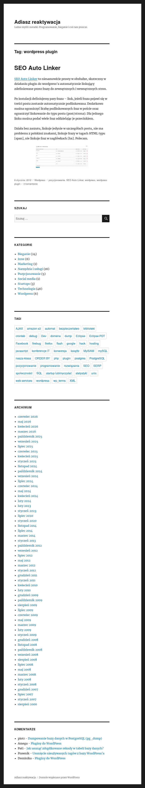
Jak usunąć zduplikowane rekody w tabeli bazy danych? (65, 748)
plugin (67, 358)
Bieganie (24, 254)
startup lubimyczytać (59, 373)
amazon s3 (34, 328)
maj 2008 (24, 669)
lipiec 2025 (25, 446)
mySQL (103, 351)
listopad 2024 (27, 466)
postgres (80, 358)
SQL (39, 373)
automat (50, 328)
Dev (43, 336)
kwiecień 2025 (28, 456)
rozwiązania (71, 366)
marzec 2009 (27, 625)
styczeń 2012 (27, 570)
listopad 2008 (27, 644)
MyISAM (88, 351)
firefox (49, 343)
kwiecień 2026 (28, 426)
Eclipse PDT (97, 336)
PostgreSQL (97, 358)
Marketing (25, 264)
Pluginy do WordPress (46, 743)
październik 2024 (30, 471)
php (56, 358)
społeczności (24, 373)
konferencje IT (41, 351)
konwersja (60, 351)
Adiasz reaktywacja (37, 21)
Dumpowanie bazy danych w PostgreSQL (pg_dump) (65, 738)
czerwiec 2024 (28, 486)
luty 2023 (24, 506)
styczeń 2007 (27, 699)
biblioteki (89, 328)
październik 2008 (30, 649)
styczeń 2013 (27, 540)
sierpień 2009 (27, 605)
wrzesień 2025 (28, 441)
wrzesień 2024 (28, 476)
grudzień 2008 (28, 640)
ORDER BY (42, 358)
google (71, 343)
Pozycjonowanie (29, 274)
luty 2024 (24, 501)
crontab (20, 336)
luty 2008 (24, 679)
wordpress (90, 180)
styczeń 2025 (27, 461)
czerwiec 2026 (28, 416)
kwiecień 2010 (27, 585)
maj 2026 (24, 421)
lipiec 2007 (25, 694)
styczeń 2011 (26, 580)
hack (82, 343)
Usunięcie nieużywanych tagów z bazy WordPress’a (68, 753)
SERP (97, 366)
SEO (86, 366)
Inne (21, 259)
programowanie (50, 366)
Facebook (22, 343)
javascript (22, 351)
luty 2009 (24, 630)
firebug (36, 343)
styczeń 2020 (27, 520)
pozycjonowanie (57, 180)
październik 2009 (30, 600)
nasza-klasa (23, 358)
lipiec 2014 (25, 530)
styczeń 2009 (27, 635)
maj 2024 (24, 491)
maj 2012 (24, 560)
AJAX (19, 328)
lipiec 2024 (25, 481)
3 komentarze (30, 183)
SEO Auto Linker (37, 67)
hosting (94, 343)
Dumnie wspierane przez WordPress (59, 777)
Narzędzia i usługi (30, 269)
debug (33, 336)
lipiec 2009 (25, 610)
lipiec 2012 (25, 555)
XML (73, 381)
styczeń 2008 (27, 684)
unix (94, 373)
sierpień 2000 (27, 704)
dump (68, 336)
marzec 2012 (26, 565)
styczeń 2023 (27, 511)
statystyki (81, 373)
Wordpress (39, 180)
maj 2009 (24, 620)
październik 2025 (30, 436)
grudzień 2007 (28, 689)
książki (75, 351)
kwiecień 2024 (28, 496)
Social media (27, 279)
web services (24, 381)
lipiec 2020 (25, 516)
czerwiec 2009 (28, 615)
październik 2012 (30, 545)
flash (60, 343)
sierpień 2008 (27, 659)
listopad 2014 (27, 525)
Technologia (26, 288)
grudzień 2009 (28, 595)
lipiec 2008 (25, 664)
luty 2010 (24, 590)
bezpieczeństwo (69, 328)
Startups (24, 284)
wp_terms (59, 381)
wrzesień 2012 (28, 550)
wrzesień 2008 (28, 654)
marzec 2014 (26, 535)
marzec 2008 (27, 674)
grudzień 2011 (27, 575)
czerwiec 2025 (28, 451)
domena (55, 336)
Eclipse (80, 336)
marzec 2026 (27, 431)
